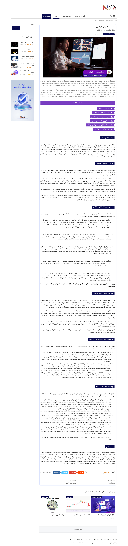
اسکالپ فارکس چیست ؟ (27, 43)
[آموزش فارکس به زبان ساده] (14, 65)
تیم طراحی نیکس (93, 540)
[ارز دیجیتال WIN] (14, 51)
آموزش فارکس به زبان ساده (27, 64)
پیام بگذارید (77, 529)
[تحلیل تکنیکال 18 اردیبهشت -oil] (103, 504)
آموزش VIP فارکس (79, 16)
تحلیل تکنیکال (69, 497)
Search (32, 24)
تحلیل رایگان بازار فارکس (96, 497)
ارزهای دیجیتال (67, 16)
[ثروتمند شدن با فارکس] (52, 504)
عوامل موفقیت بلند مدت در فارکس (27, 71)
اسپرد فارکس (111, 483)
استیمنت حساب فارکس (28, 56)
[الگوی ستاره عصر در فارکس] (78, 504)
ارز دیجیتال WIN (29, 49)
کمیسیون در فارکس (71, 483)
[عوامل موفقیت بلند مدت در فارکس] (14, 72)
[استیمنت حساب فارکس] (14, 58)
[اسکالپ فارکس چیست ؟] (14, 44)
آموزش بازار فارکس (111, 33)
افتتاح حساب (47, 16)
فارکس (57, 16)
